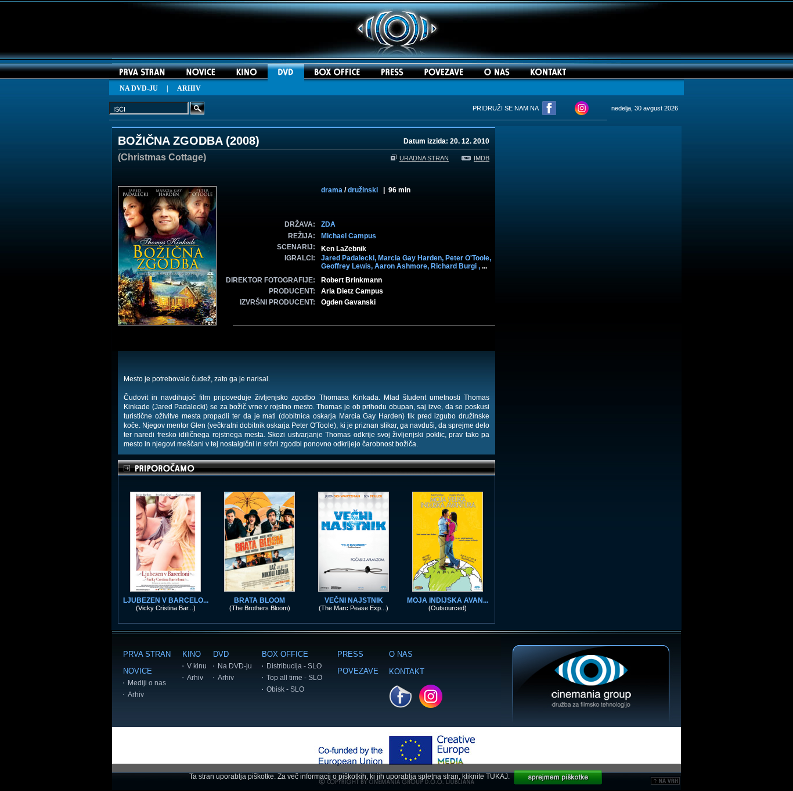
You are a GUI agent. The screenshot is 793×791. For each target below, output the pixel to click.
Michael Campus (348, 236)
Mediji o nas (147, 683)
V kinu (197, 666)
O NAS (401, 654)
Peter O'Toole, (468, 258)
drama (332, 190)
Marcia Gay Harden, (411, 258)
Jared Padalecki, (349, 258)
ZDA (328, 224)
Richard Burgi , (456, 266)
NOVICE (137, 671)
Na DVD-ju (235, 666)
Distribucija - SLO (294, 666)
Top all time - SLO (294, 678)
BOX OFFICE (285, 654)
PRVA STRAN (147, 654)
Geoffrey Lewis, (347, 266)
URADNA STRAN (424, 158)
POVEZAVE (358, 671)
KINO (191, 654)
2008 (242, 140)
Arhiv (136, 694)
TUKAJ (497, 776)
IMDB (481, 158)
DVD (221, 654)
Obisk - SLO (285, 689)
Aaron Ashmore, (402, 266)
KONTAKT (406, 671)
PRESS (350, 654)
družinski (363, 190)
